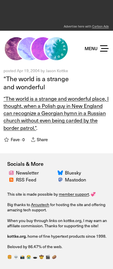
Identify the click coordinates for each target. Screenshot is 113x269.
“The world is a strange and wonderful (36, 83)
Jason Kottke (57, 71)
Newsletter (27, 172)
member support (74, 194)
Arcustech (40, 204)
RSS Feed (26, 179)
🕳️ (35, 256)
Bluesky (73, 172)
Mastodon (75, 179)
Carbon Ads (100, 26)
